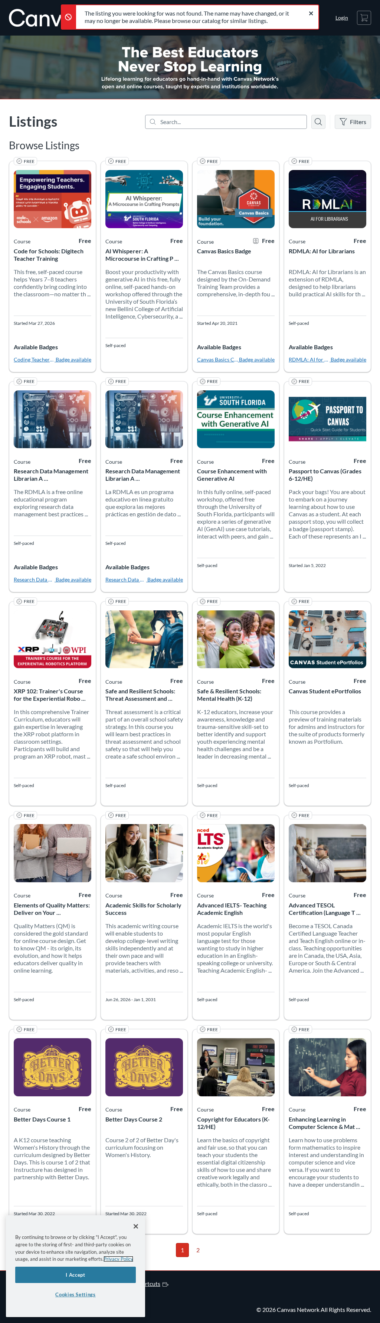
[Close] (136, 1226)
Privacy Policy (118, 1259)
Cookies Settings (75, 1294)
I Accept (75, 1275)
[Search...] (226, 122)
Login (341, 17)
